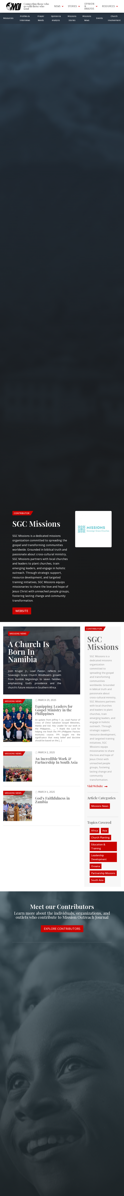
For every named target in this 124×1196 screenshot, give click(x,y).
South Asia (97, 880)
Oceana (95, 866)
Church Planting (100, 837)
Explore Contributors (62, 929)
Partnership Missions (103, 873)
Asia (104, 830)
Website (21, 611)
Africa (94, 830)
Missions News (18, 633)
